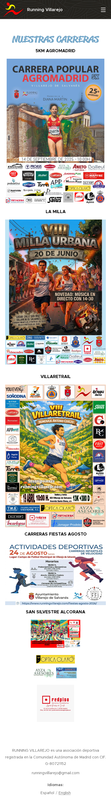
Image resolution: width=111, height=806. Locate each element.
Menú (103, 9)
